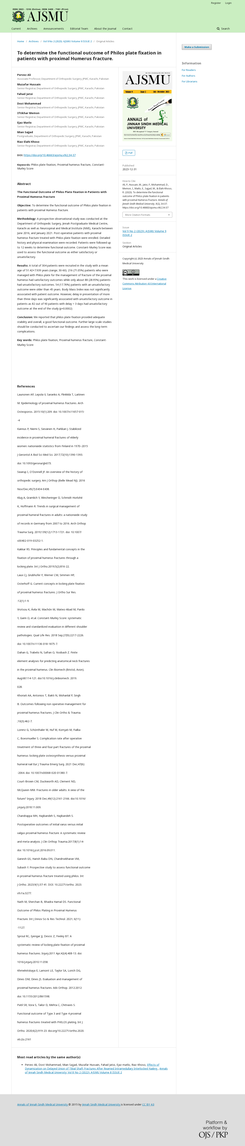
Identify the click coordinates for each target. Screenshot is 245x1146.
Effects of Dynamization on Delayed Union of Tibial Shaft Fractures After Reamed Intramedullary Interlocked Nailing (92, 1066)
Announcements (53, 28)
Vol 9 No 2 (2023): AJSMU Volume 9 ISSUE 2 (67, 41)
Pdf (130, 153)
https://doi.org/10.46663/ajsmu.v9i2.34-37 (50, 155)
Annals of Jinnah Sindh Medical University (43, 1104)
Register (216, 3)
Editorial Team (79, 28)
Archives (32, 28)
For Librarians (189, 81)
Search (225, 28)
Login (228, 3)
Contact (127, 28)
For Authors (188, 75)
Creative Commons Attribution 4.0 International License (144, 283)
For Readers (189, 70)
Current (16, 28)
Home (20, 41)
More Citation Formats (137, 214)
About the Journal (105, 28)
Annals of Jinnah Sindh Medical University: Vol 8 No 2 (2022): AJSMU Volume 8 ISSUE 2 (96, 1070)
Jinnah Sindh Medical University (101, 1104)
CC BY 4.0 (148, 1104)
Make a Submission (197, 47)
